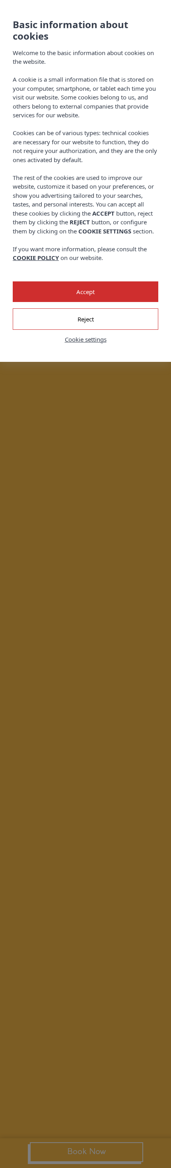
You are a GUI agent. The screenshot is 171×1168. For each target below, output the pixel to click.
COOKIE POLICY (36, 258)
